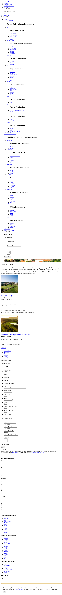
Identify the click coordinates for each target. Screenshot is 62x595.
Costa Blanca (13, 37)
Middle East (9, 164)
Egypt (11, 215)
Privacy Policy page (19, 589)
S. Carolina (12, 186)
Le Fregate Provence (7, 295)
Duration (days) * (8, 418)
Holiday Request (11, 250)
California (12, 187)
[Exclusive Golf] (5, 15)
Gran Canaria (13, 48)
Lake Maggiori (13, 74)
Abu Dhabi (12, 172)
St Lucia (12, 162)
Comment (6, 437)
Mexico (11, 195)
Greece (8, 113)
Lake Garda (12, 73)
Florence (12, 76)
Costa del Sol (13, 33)
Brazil (11, 198)
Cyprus (8, 104)
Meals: (5, 398)
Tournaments (7, 7)
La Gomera (12, 53)
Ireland (8, 122)
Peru (11, 202)
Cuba (11, 161)
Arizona (12, 182)
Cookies (6, 572)
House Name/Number (9, 383)
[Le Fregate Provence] (9, 292)
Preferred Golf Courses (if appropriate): (13, 434)
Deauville (12, 94)
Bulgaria (9, 132)
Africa (8, 203)
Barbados (12, 157)
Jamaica (11, 158)
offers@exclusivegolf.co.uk (37, 452)
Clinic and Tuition (8, 4)
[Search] (4, 13)
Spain (8, 27)
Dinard (11, 93)
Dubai (11, 170)
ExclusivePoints (7, 1)
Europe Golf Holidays (9, 20)
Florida (11, 181)
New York (12, 185)
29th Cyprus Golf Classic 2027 (17, 110)
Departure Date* (8, 414)
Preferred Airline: (8, 422)
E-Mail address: (10, 241)
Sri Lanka (12, 227)
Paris (11, 90)
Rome (11, 78)
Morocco (12, 210)
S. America (9, 189)
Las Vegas (12, 183)
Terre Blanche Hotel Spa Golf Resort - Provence (15, 334)
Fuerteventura (13, 49)
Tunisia (11, 214)
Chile (11, 199)
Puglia (11, 77)
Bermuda (12, 160)
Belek (11, 102)
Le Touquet (12, 88)
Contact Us (6, 567)
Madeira (12, 64)
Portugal (9, 55)
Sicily (11, 80)
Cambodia (12, 226)
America (9, 174)
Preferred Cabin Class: (9, 430)
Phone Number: (10, 245)
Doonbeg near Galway (15, 131)
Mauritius (12, 147)
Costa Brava (13, 36)
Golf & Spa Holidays (9, 6)
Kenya (11, 213)
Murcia (11, 39)
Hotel (5, 386)
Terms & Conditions (8, 569)
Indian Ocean (10, 140)
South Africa (13, 211)
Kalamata (12, 120)
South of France (13, 89)
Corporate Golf (7, 3)
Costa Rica (12, 201)
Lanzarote (12, 52)
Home (5, 19)
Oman (11, 173)
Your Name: (9, 237)
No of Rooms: (7, 394)
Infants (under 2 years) (9, 410)
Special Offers (7, 565)
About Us (6, 568)
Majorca (12, 51)
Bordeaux (12, 92)
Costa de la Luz (13, 35)
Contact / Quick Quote (9, 230)
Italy (8, 65)
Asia (8, 217)
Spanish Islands (10, 40)
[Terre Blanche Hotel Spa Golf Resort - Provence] (9, 331)
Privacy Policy (15, 452)
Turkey (8, 96)
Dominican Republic (15, 156)
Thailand (12, 223)
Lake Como (12, 72)
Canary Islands (7, 521)
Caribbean (9, 149)
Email (5, 374)
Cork (11, 130)
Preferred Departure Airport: (10, 426)
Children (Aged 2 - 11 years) (10, 406)
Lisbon (11, 62)
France (8, 81)
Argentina (12, 197)
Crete (11, 119)
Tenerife (12, 47)
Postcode (6, 380)
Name (5, 371)
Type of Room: (7, 390)
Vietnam (12, 224)
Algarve (12, 61)
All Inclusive (7, 229)
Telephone (6, 377)
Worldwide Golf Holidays (10, 134)
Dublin (11, 128)
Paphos (11, 111)
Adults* (5, 402)
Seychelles (12, 148)
